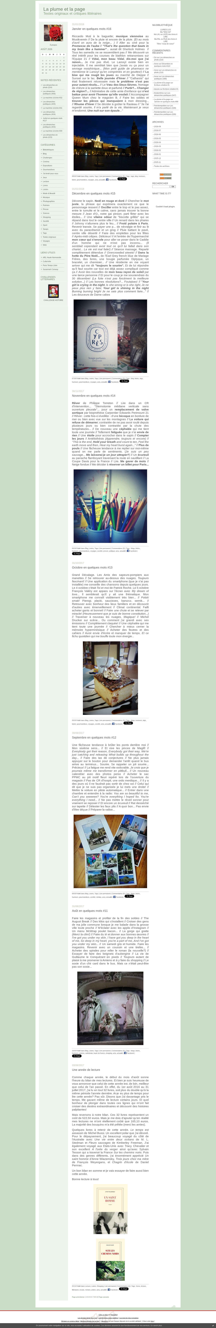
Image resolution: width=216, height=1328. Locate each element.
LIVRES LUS (165, 30)
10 (97, 1297)
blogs (133, 548)
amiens (81, 1053)
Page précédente (78, 1297)
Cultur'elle (47, 261)
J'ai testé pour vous (50, 174)
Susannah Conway (50, 269)
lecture (143, 1286)
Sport (45, 225)
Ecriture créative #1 (162, 85)
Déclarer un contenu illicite (70, 1321)
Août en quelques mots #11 (90, 910)
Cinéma (46, 162)
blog (136, 176)
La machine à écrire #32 (52, 98)
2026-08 (157, 127)
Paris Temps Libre (50, 265)
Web (45, 245)
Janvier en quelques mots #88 (166, 102)
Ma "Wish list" (165, 32)
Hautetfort (114, 1315)
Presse (45, 209)
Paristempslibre (160, 106)
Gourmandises (49, 170)
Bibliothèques (48, 150)
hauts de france (99, 1053)
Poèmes (46, 205)
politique (112, 551)
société (99, 551)
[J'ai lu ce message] (213, 1325)
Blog (45, 154)
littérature (75, 1290)
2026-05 (157, 138)
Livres (45, 185)
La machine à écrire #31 (52, 108)
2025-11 (157, 162)
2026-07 (157, 130)
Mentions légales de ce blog (89, 1321)
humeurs (142, 176)
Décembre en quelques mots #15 (93, 193)
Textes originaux (49, 237)
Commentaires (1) (123, 1286)
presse (105, 551)
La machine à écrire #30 (52, 131)
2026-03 (157, 146)
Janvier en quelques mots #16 (91, 28)
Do (155, 57)
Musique (46, 197)
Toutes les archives (161, 166)
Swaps (45, 229)
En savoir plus (156, 1325)
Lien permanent (104, 176)
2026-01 (157, 154)
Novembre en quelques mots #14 (93, 395)
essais (81, 1290)
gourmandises (82, 180)
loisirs (74, 180)
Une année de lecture (86, 1069)
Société (46, 221)
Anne (156, 64)
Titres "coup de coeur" (165, 44)
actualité (102, 180)
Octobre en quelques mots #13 (92, 567)
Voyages (46, 241)
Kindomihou (159, 93)
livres (138, 1286)
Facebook (112, 180)
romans (88, 1290)
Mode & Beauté (49, 193)
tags (132, 176)
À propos (53, 45)
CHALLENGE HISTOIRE (53, 300)
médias (98, 897)
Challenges (47, 158)
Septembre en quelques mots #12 (94, 737)
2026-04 (157, 142)
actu (96, 180)
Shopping (47, 217)
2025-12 (157, 158)
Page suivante (104, 1297)
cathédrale (89, 1053)
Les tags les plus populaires (128, 1318)
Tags (45, 233)
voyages (91, 180)
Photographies (49, 201)
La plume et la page (64, 9)
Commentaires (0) (118, 176)
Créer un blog (103, 1315)
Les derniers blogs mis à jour (87, 1318)
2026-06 (157, 134)
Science (46, 213)
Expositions (47, 166)
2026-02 (157, 150)
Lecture (46, 181)
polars (93, 1290)
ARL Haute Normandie (52, 257)
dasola (157, 89)
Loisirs (45, 189)
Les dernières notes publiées (108, 1318)
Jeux (45, 178)
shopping (109, 1053)
